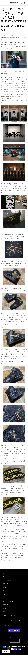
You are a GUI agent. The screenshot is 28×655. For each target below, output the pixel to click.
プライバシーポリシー (8, 601)
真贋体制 (5, 583)
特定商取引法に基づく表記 (10, 615)
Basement (16, 652)
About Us (5, 576)
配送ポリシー (6, 611)
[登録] (22, 625)
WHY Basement (7, 580)
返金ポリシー (6, 608)
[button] (3, 2)
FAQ (4, 590)
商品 (4, 573)
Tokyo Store (6, 594)
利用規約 (5, 604)
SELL (4, 587)
